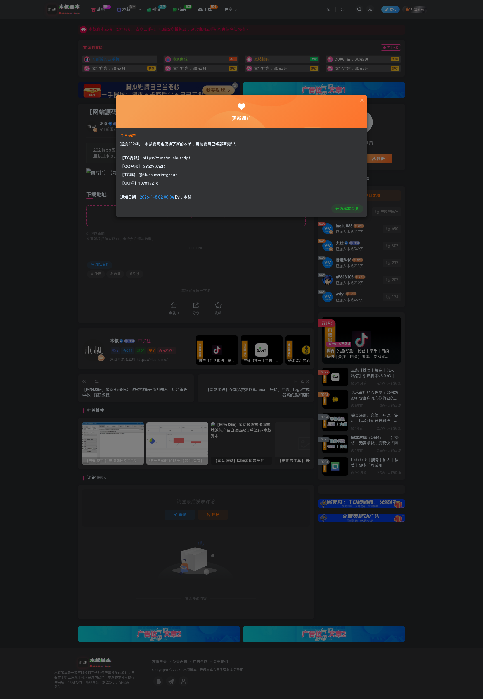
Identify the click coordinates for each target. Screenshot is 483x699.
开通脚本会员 (347, 208)
